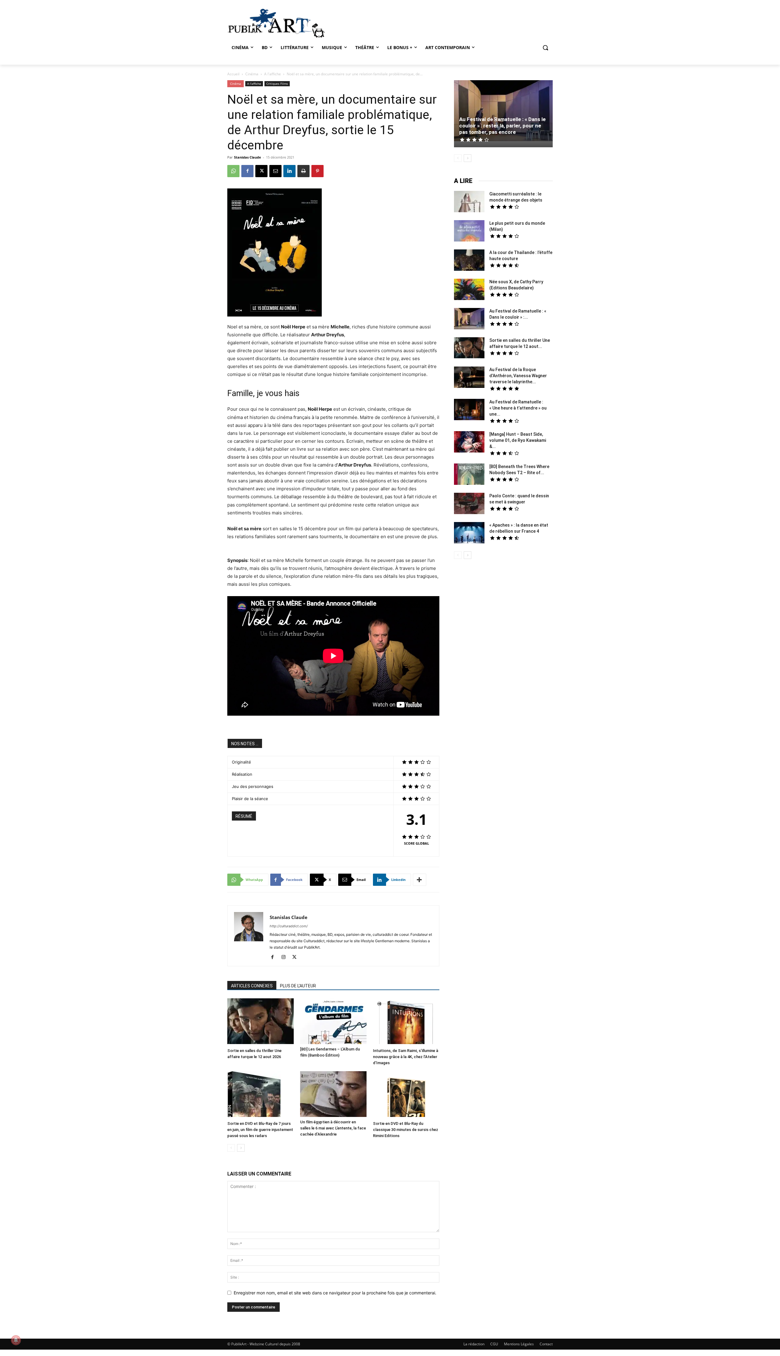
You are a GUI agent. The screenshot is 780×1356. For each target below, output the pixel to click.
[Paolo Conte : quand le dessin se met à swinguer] (469, 504)
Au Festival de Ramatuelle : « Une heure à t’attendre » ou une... (518, 408)
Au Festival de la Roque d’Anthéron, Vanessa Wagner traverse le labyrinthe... (518, 375)
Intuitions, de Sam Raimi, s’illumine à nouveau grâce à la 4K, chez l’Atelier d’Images (405, 1056)
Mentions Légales (519, 1344)
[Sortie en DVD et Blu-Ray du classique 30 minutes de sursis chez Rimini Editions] (406, 1094)
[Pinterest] (317, 171)
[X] (261, 171)
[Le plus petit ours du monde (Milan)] (469, 231)
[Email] (275, 171)
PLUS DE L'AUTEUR (298, 985)
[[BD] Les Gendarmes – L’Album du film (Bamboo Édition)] (333, 1021)
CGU (494, 1344)
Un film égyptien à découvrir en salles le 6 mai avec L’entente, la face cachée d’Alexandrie (333, 1128)
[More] (419, 880)
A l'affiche (272, 74)
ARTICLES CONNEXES (252, 985)
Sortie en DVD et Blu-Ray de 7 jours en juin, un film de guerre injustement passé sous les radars (260, 1129)
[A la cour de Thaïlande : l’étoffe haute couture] (469, 260)
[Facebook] (247, 171)
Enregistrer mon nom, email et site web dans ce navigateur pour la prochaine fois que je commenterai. (335, 1292)
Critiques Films (277, 83)
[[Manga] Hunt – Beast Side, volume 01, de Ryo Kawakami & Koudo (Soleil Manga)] (469, 442)
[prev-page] (231, 1148)
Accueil (233, 74)
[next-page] (241, 1148)
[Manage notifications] (16, 1340)
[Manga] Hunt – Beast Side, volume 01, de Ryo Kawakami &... (517, 440)
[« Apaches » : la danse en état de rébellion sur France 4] (469, 533)
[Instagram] (286, 957)
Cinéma (251, 74)
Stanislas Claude (247, 157)
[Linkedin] (289, 171)
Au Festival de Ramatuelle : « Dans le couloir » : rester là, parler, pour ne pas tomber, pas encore (502, 125)
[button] (545, 47)
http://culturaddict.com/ (289, 926)
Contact (546, 1344)
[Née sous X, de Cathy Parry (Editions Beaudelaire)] (469, 290)
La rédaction (473, 1344)
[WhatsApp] (233, 171)
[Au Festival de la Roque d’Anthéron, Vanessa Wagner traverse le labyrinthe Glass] (469, 378)
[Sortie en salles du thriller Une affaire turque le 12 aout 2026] (260, 1022)
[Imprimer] (303, 171)
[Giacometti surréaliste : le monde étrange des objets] (469, 202)
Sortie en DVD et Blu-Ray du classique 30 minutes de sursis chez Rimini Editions (405, 1129)
